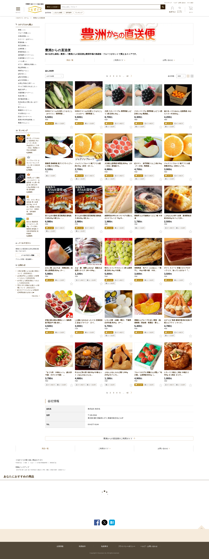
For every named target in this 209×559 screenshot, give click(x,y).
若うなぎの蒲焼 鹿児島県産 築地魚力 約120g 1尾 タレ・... (88, 217)
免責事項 (104, 546)
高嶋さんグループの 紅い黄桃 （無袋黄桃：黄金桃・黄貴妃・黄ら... (147, 321)
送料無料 (69, 12)
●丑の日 (22, 74)
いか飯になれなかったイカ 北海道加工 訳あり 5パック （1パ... (88, 321)
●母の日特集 (23, 77)
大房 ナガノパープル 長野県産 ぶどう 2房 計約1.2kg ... (118, 112)
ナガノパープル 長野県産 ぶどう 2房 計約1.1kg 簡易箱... (148, 112)
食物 (22, 30)
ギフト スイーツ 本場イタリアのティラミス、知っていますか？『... (177, 269)
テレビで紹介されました (27, 86)
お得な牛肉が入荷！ (26, 83)
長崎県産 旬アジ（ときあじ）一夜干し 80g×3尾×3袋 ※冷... (147, 269)
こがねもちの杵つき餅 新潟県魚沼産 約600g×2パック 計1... (177, 217)
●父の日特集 (23, 80)
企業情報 (60, 546)
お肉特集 (22, 49)
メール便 (22, 61)
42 (127, 76)
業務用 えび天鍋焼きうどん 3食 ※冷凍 (148, 217)
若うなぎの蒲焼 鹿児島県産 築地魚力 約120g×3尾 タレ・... (58, 217)
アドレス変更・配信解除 (24, 259)
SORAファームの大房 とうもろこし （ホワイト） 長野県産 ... (58, 112)
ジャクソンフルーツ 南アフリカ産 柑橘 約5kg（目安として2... (177, 164)
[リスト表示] (192, 76)
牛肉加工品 (19, 462)
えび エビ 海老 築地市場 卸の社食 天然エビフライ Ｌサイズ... (178, 321)
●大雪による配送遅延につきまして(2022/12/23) (28, 282)
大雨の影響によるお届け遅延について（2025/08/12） (28, 272)
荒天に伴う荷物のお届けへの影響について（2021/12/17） (28, 286)
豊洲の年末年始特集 (26, 120)
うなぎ (32, 462)
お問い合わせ (168, 60)
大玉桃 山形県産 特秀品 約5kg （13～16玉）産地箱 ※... (118, 164)
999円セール (23, 71)
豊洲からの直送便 (39, 18)
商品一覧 (70, 60)
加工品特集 (23, 45)
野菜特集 (22, 42)
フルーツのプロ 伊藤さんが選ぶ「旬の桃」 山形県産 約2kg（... (148, 373)
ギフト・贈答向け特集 (27, 64)
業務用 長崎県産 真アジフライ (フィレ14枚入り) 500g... (59, 164)
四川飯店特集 (23, 99)
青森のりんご (23, 123)
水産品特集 (23, 36)
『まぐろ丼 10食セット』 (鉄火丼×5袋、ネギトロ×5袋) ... (58, 373)
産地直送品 (23, 52)
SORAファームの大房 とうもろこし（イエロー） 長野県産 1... (88, 112)
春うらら (22, 107)
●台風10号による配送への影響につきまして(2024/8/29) (28, 277)
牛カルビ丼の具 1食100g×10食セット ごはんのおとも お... (88, 373)
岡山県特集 (23, 67)
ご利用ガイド (118, 60)
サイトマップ (168, 2)
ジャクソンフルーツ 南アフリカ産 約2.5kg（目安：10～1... (88, 164)
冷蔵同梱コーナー (25, 93)
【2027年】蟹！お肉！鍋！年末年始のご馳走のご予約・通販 (32, 469)
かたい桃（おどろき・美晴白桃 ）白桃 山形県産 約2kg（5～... (59, 269)
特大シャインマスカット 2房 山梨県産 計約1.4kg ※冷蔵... (118, 269)
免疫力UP (22, 89)
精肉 (26, 462)
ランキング (78, 12)
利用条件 (82, 546)
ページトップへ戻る (201, 527)
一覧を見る (34, 296)
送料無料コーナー (26, 55)
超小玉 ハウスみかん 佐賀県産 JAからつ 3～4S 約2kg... (177, 112)
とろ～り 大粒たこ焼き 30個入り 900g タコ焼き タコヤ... (176, 373)
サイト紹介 (190, 2)
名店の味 (22, 96)
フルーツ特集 (24, 33)
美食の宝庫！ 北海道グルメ (58, 469)
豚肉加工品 (53, 462)
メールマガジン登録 (27, 255)
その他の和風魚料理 (41, 462)
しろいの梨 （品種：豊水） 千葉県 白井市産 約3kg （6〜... (118, 321)
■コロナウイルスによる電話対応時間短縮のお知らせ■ (28, 291)
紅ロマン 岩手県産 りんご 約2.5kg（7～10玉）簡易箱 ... (148, 164)
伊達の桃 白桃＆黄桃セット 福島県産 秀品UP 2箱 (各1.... (58, 321)
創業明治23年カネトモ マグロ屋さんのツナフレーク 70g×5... (118, 217)
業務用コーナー (25, 110)
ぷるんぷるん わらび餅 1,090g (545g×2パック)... (116, 373)
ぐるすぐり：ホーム (22, 18)
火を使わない (24, 113)
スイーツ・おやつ (25, 39)
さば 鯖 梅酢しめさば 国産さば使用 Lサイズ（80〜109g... (88, 269)
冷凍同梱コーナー (26, 58)
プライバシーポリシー (126, 546)
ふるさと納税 (57, 12)
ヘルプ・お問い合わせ (179, 2)
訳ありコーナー (25, 116)
